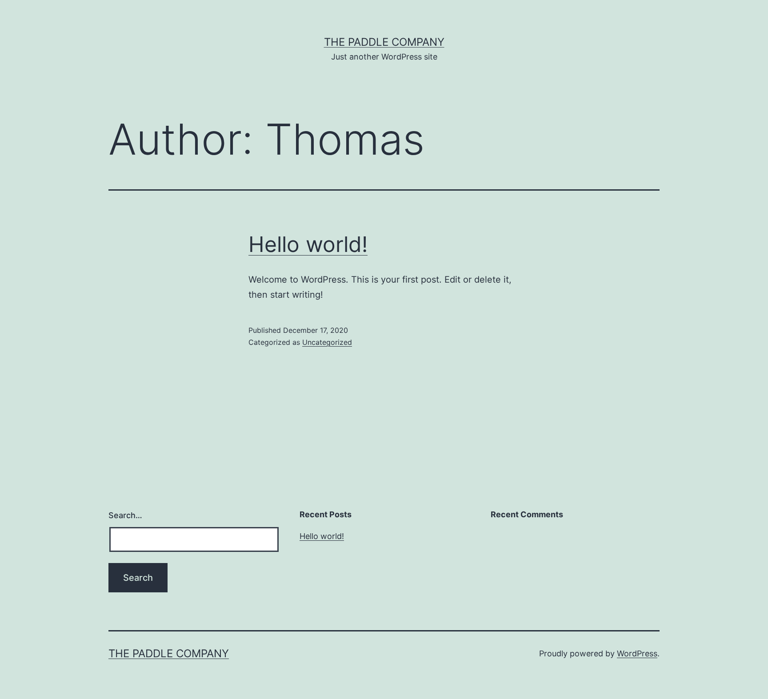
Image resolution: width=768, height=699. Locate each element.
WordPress (637, 653)
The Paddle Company (384, 42)
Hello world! (308, 244)
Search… (125, 515)
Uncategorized (327, 342)
